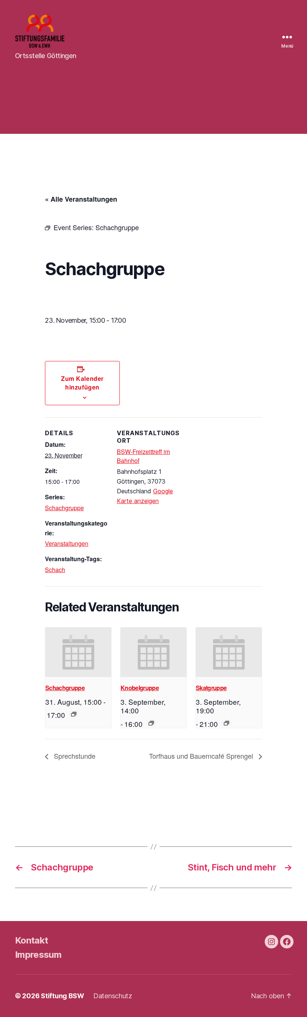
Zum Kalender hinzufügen (82, 382)
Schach (55, 569)
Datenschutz (112, 996)
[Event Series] (73, 714)
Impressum (38, 954)
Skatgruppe (211, 687)
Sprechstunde (73, 756)
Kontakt (31, 940)
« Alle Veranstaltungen (81, 199)
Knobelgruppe (140, 687)
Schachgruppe (64, 507)
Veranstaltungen (66, 543)
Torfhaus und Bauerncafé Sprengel (202, 756)
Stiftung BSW (62, 996)
